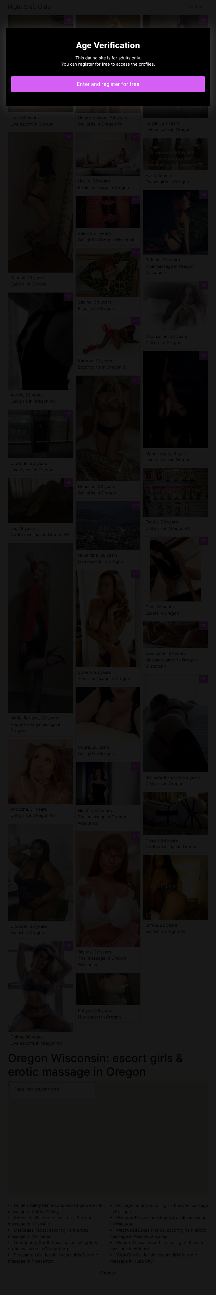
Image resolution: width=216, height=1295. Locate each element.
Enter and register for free (108, 84)
